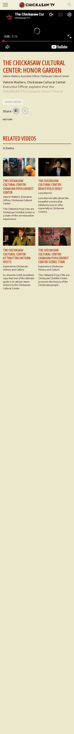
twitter (25, 111)
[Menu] (5, 5)
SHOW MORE (13, 102)
